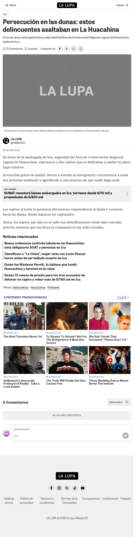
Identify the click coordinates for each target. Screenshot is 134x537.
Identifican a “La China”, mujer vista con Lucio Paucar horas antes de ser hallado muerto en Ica (45, 255)
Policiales (53, 287)
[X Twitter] (67, 488)
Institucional (110, 498)
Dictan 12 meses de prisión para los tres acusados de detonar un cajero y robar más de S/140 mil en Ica (44, 277)
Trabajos (125, 498)
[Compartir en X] (67, 49)
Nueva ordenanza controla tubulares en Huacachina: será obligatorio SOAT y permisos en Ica (44, 245)
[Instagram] (59, 488)
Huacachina (38, 287)
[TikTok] (75, 488)
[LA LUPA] (67, 5)
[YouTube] (82, 488)
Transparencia (91, 498)
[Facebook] (51, 488)
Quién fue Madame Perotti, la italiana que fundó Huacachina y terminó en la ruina (40, 266)
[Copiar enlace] (81, 49)
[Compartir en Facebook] (60, 49)
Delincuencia (20, 287)
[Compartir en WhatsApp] (74, 49)
